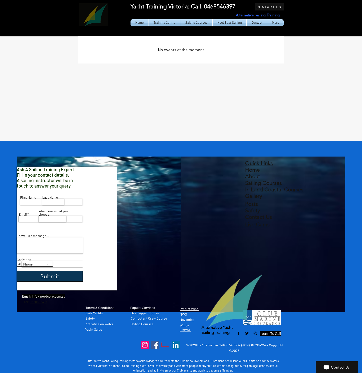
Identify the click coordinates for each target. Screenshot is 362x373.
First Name (28, 197)
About (252, 176)
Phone (26, 259)
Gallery (253, 196)
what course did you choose (53, 212)
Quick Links (259, 163)
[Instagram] (255, 333)
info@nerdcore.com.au (48, 296)
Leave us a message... (33, 235)
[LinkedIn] (176, 345)
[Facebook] (238, 333)
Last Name (50, 197)
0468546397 (219, 6)
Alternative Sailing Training (258, 15)
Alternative (212, 327)
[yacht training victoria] (165, 345)
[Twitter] (247, 333)
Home (252, 170)
